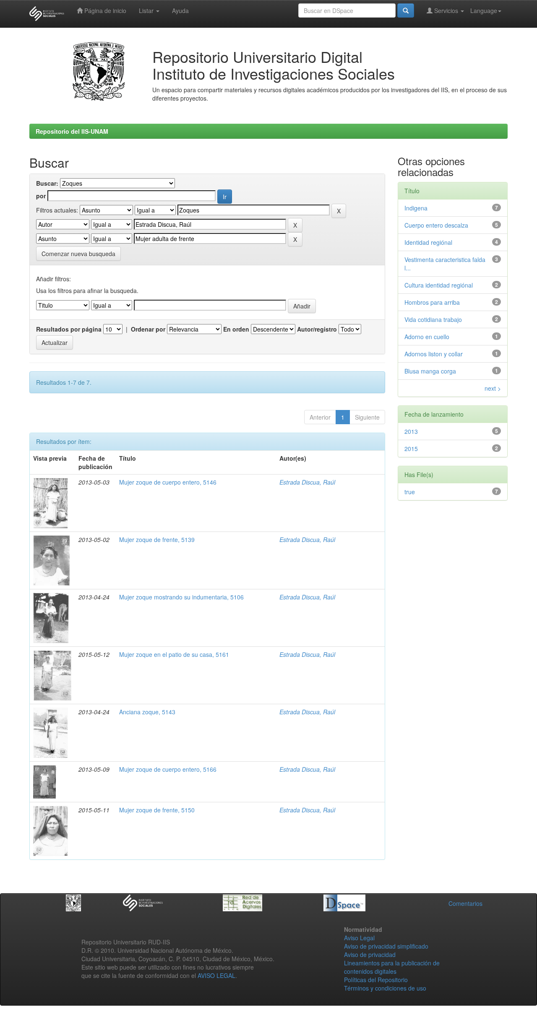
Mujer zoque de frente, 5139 (157, 539)
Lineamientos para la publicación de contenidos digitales (392, 967)
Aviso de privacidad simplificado (386, 946)
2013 (411, 431)
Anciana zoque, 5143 (147, 712)
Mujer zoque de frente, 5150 (157, 810)
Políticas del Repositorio (376, 979)
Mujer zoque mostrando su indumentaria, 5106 (181, 597)
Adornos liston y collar (433, 354)
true (409, 492)
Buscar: (47, 183)
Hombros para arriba (432, 302)
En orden (236, 329)
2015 (411, 448)
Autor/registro (317, 329)
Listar (147, 10)
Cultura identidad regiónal (438, 285)
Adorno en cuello (426, 336)
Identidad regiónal (428, 242)
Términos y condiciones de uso (385, 988)
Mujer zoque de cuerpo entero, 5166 (167, 769)
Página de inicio (104, 10)
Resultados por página (69, 329)
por (41, 196)
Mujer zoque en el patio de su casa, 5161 (174, 654)
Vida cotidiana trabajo (433, 319)
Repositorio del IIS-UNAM (72, 131)
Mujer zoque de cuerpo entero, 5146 (167, 482)
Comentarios (465, 903)
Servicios (446, 10)
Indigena (416, 208)
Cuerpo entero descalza (436, 225)
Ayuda (180, 10)
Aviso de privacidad (370, 954)
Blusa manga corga (430, 371)
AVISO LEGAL (216, 975)
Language (483, 10)
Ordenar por (148, 329)
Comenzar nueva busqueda (78, 253)
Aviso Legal (359, 938)
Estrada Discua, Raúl (307, 482)
